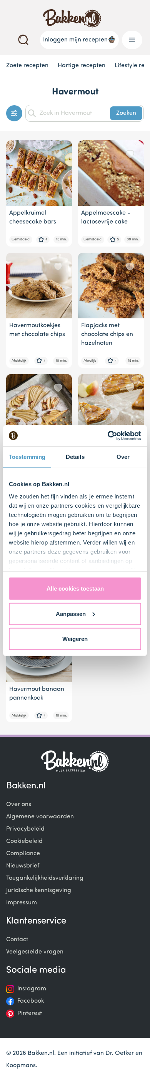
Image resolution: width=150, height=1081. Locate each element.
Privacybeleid (25, 829)
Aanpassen (71, 613)
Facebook (30, 1001)
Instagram (31, 989)
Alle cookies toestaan (75, 588)
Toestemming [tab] (27, 457)
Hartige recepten (81, 66)
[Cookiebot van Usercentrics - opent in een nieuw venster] (108, 435)
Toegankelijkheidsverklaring (44, 878)
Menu (132, 40)
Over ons (18, 804)
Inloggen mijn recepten (75, 40)
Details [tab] (75, 457)
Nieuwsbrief (22, 866)
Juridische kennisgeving (38, 890)
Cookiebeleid (24, 841)
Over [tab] (123, 457)
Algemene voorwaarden (40, 817)
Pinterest (29, 1013)
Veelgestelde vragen (34, 952)
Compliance (23, 854)
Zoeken (126, 113)
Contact (17, 940)
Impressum (21, 903)
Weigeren (75, 639)
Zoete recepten (27, 66)
